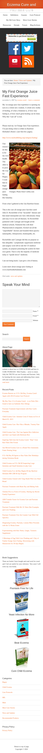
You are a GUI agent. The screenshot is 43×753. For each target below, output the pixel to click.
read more (5, 382)
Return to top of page (21, 746)
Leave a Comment (34, 100)
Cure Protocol (35, 15)
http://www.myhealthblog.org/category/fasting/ (20, 138)
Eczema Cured (21, 100)
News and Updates (16, 276)
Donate (16, 25)
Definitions (13, 15)
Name (35, 311)
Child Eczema (7, 687)
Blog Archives (35, 25)
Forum (24, 25)
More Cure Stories (30, 20)
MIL (3, 697)
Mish (4, 703)
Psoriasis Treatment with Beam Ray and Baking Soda (20, 486)
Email (35, 316)
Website (35, 320)
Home (5, 15)
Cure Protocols (7, 692)
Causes (23, 15)
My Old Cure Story (13, 20)
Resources (7, 25)
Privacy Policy (7, 730)
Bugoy (4, 682)
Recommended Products (10, 718)
